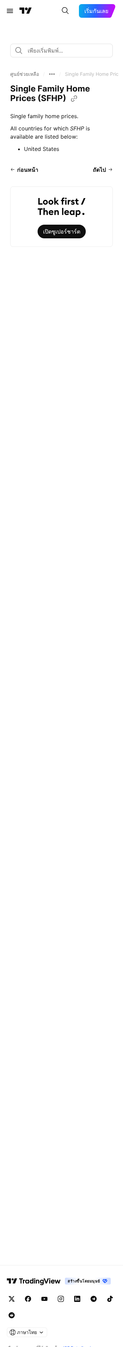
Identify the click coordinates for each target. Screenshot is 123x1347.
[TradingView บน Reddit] (11, 1315)
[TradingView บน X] (11, 1299)
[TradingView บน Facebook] (28, 1299)
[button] (24, 74)
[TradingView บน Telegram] (93, 1299)
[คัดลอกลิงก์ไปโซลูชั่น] (74, 99)
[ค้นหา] (65, 11)
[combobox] (61, 50)
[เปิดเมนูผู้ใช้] (10, 11)
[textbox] (64, 50)
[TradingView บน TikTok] (110, 1299)
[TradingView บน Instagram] (61, 1299)
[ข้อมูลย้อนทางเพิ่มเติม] (52, 74)
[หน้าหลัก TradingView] (25, 11)
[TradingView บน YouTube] (44, 1299)
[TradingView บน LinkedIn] (77, 1299)
